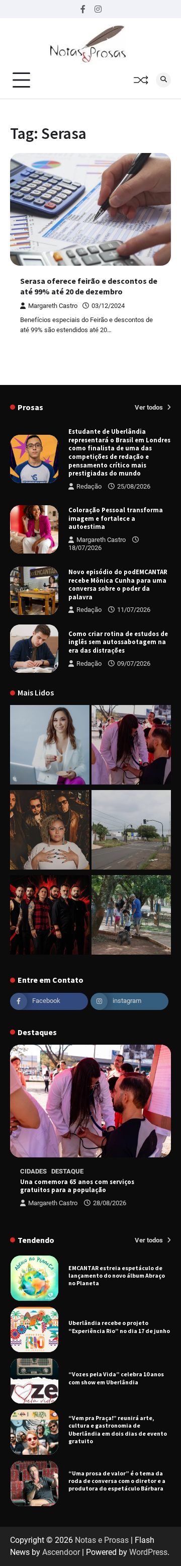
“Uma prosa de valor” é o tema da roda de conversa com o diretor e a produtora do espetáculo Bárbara (116, 1439)
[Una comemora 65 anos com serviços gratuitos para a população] (131, 746)
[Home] (49, 746)
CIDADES (33, 1171)
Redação (89, 486)
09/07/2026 (133, 663)
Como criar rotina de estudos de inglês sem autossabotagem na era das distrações (118, 642)
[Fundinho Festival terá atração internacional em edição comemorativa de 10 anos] (49, 831)
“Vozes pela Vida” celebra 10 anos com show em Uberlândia (116, 1337)
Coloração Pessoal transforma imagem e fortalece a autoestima (115, 518)
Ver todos (149, 407)
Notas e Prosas (102, 1540)
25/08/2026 (133, 486)
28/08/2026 (109, 1203)
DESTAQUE (67, 1171)
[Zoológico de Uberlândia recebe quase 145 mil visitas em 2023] (131, 916)
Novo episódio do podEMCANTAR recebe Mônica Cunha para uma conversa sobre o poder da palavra (117, 584)
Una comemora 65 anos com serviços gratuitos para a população (77, 1186)
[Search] (163, 80)
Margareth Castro (52, 305)
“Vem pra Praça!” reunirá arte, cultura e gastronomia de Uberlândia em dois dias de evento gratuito (117, 1388)
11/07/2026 (133, 609)
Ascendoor (61, 1552)
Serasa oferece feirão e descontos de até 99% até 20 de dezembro (88, 286)
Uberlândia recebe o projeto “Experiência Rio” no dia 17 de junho (119, 1285)
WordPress (148, 1552)
